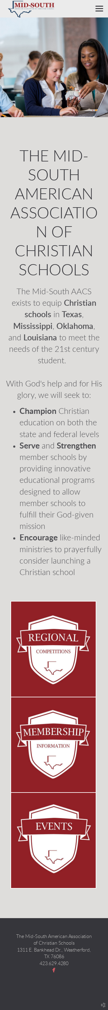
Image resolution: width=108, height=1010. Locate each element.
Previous (14, 67)
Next (93, 67)
